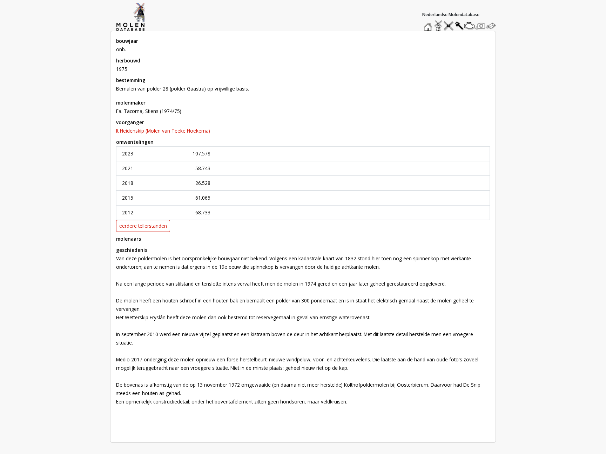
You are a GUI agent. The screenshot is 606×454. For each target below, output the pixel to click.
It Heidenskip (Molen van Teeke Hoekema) (163, 130)
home (429, 24)
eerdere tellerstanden (143, 225)
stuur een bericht (492, 26)
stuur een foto (480, 26)
